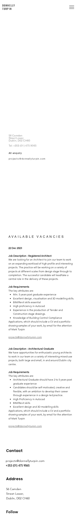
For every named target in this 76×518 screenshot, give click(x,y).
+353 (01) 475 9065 (25, 145)
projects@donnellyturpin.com (27, 158)
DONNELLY (8, 5)
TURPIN (7, 9)
